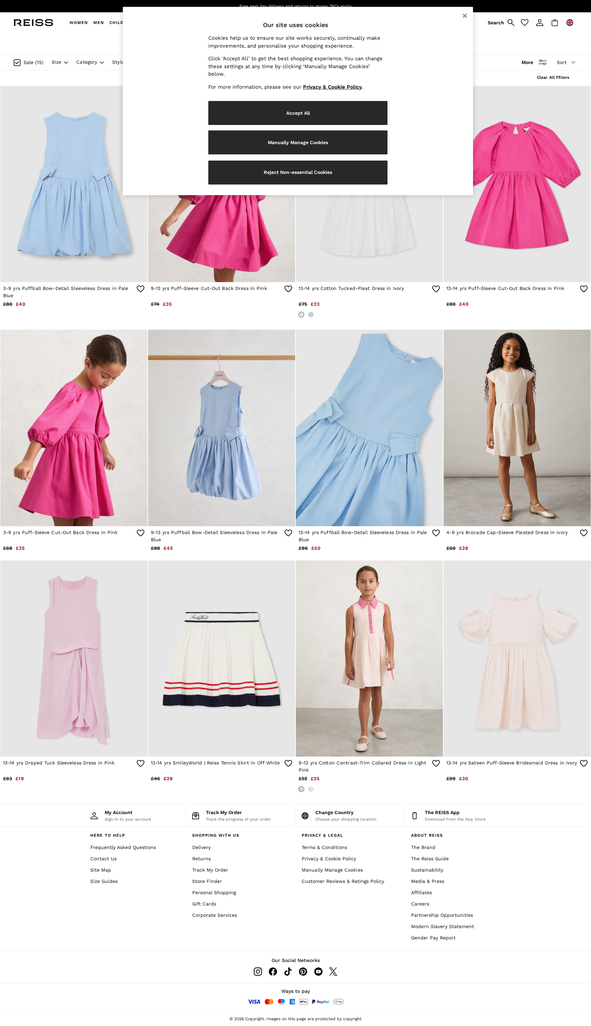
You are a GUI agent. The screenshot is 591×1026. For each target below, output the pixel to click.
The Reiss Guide (430, 858)
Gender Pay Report (433, 937)
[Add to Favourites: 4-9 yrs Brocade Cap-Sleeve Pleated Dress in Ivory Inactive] (584, 533)
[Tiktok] (288, 971)
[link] (500, 22)
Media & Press (427, 881)
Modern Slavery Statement (442, 926)
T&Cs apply (341, 6)
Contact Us (103, 858)
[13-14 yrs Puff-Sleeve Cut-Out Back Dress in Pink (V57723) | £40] (517, 184)
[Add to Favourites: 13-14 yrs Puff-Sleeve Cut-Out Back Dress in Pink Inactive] (584, 289)
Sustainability (427, 870)
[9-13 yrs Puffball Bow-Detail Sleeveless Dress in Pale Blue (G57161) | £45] (221, 428)
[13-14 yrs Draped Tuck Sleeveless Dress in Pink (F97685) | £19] (73, 658)
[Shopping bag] (554, 22)
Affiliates (421, 892)
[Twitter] (333, 971)
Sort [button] (562, 62)
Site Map (100, 870)
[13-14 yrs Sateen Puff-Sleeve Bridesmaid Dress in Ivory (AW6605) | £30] (517, 658)
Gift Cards (204, 904)
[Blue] (311, 314)
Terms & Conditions (324, 847)
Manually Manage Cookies (332, 870)
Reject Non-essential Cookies (298, 172)
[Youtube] (318, 971)
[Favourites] (524, 22)
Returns (201, 858)
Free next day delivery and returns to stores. (284, 6)
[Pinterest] (303, 971)
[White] (311, 789)
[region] (298, 101)
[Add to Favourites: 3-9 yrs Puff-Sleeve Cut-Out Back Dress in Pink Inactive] (140, 533)
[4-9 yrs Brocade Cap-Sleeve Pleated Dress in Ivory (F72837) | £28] (517, 428)
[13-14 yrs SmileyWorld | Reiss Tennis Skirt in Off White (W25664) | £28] (221, 658)
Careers (420, 904)
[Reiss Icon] (33, 22)
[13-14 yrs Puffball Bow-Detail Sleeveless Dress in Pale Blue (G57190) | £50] (369, 428)
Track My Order (210, 870)
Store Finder (207, 881)
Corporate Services (214, 915)
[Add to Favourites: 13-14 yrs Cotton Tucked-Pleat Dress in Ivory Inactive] (436, 289)
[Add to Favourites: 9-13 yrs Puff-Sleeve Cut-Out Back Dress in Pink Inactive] (288, 289)
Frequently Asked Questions (123, 847)
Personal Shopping (214, 892)
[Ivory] (301, 314)
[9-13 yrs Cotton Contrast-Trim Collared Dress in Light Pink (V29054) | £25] (369, 658)
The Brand (423, 847)
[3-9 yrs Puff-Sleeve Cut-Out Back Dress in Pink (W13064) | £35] (73, 428)
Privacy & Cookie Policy (329, 858)
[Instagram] (257, 971)
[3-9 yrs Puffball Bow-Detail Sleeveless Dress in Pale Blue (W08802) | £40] (73, 184)
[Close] (464, 16)
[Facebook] (272, 971)
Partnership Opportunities (442, 915)
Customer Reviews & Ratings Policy (343, 881)
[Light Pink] (301, 789)
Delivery (201, 847)
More (527, 62)
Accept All (298, 113)
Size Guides (104, 881)
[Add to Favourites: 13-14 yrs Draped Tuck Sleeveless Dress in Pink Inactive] (140, 763)
